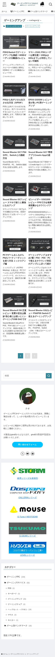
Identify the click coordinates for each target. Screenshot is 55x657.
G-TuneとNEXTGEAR (27, 517)
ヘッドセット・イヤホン (19, 609)
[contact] (32, 454)
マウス (12, 615)
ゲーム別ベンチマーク (19, 626)
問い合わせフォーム (27, 444)
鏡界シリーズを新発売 (27, 478)
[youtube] (27, 454)
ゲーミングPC (16, 577)
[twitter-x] (22, 454)
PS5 (11, 588)
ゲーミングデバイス (14, 26)
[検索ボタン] (50, 4)
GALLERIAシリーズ (27, 498)
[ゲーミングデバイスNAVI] (27, 4)
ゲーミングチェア (16, 604)
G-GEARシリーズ (27, 536)
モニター (13, 620)
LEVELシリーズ (27, 555)
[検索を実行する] (49, 375)
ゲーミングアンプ (17, 599)
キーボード (14, 594)
